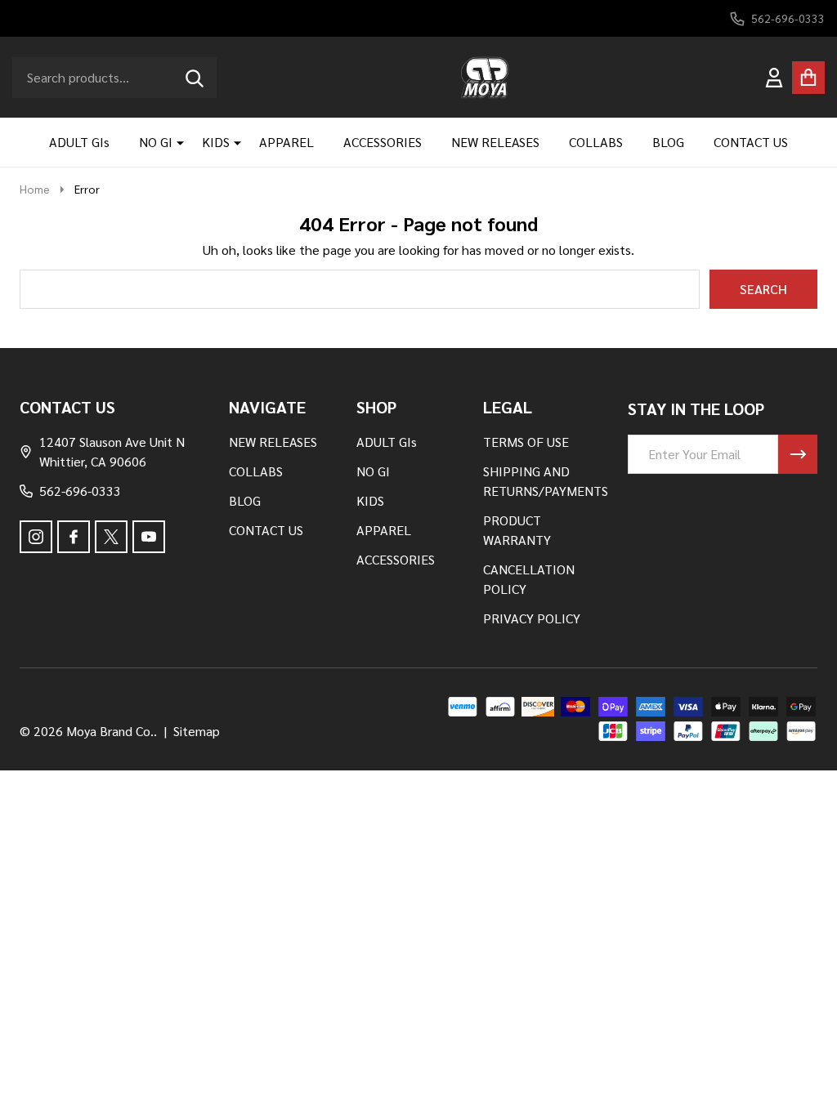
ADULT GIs (79, 141)
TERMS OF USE (526, 441)
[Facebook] (73, 537)
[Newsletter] (797, 454)
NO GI (155, 141)
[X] (111, 537)
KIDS (216, 141)
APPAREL (286, 141)
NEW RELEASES (495, 141)
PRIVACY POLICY (531, 618)
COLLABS (596, 141)
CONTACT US (751, 141)
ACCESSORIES (382, 141)
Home (35, 188)
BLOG (668, 141)
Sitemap (196, 730)
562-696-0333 (80, 490)
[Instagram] (36, 537)
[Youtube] (149, 537)
